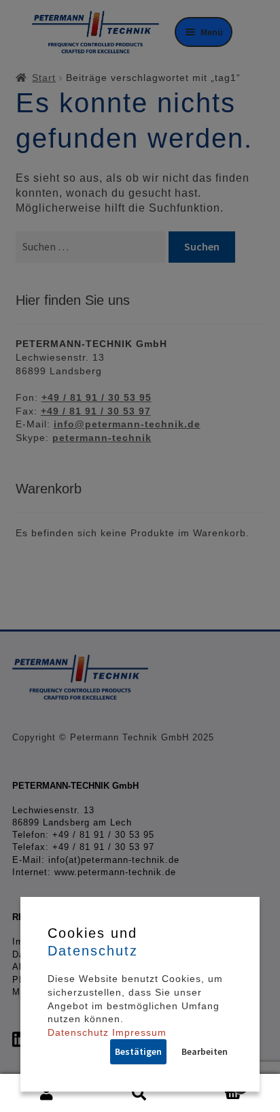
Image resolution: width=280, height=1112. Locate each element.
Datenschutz (78, 1032)
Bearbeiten (204, 1051)
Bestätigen (138, 1051)
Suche (139, 1093)
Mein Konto (46, 1093)
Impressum (139, 1032)
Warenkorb (215, 1083)
